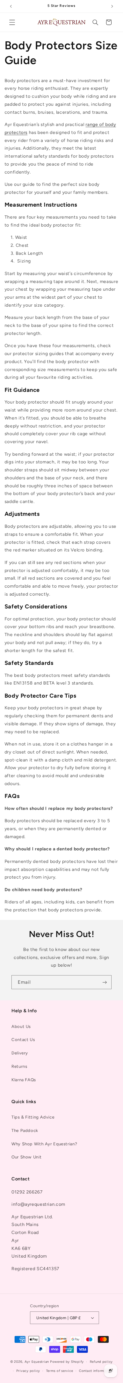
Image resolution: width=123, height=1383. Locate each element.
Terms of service (59, 1371)
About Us (21, 1026)
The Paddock (24, 1130)
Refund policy (101, 1362)
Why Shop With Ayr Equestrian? (44, 1143)
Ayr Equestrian (37, 1362)
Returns (19, 1066)
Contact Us (23, 1039)
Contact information (96, 1371)
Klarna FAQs (23, 1079)
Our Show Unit (26, 1157)
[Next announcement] (112, 6)
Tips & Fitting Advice (32, 1117)
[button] (12, 22)
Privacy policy (28, 1371)
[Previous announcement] (11, 6)
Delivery (19, 1053)
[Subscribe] (104, 982)
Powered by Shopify (67, 1362)
